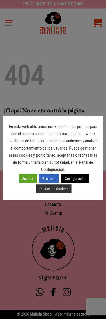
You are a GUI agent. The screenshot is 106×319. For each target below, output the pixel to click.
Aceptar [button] (27, 178)
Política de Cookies (54, 189)
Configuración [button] (75, 178)
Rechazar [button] (49, 178)
